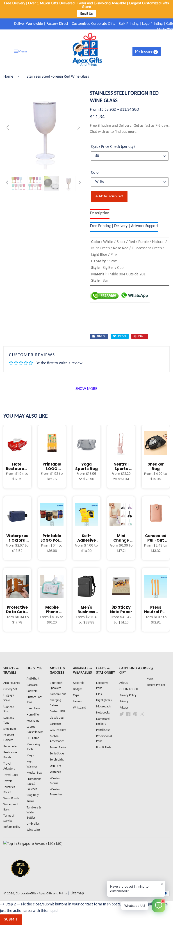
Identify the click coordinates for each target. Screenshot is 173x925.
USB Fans (55, 766)
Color (95, 173)
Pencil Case (103, 730)
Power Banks (58, 747)
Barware (32, 685)
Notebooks (103, 712)
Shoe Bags (9, 729)
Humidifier (33, 714)
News (149, 678)
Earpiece (55, 724)
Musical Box (34, 772)
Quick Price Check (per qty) (113, 147)
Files (99, 694)
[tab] (99, 214)
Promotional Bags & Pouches (34, 784)
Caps (76, 695)
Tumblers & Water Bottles (34, 812)
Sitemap (77, 893)
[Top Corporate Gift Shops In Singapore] (32, 844)
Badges (77, 689)
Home (8, 76)
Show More (86, 389)
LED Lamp (33, 738)
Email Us (86, 13)
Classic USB (57, 718)
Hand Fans (33, 708)
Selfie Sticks (57, 753)
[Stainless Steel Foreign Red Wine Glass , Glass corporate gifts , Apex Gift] (18, 183)
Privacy (123, 701)
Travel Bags (10, 775)
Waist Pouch (11, 798)
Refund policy (11, 827)
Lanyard (78, 701)
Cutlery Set (10, 689)
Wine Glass (33, 830)
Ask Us (123, 683)
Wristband (79, 707)
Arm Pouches (11, 683)
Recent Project (155, 685)
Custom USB (57, 711)
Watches (55, 772)
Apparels (78, 683)
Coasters (32, 691)
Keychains (33, 720)
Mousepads (103, 706)
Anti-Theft (33, 678)
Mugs (30, 755)
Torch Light (57, 759)
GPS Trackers (58, 730)
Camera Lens (58, 694)
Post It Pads (103, 747)
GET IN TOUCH (128, 689)
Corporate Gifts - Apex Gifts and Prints (41, 893)
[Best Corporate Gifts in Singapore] (20, 882)
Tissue (30, 801)
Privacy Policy (127, 695)
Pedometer (10, 746)
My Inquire (146, 52)
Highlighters (104, 700)
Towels (7, 781)
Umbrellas (33, 824)
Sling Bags (33, 795)
